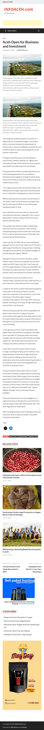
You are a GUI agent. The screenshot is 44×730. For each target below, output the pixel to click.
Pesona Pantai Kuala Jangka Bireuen (17, 621)
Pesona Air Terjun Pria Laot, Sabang (17, 631)
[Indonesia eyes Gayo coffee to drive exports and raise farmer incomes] (22, 461)
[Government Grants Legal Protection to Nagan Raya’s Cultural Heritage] (22, 498)
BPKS (11, 436)
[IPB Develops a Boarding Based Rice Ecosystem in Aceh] (22, 535)
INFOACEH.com (18, 9)
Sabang (31, 436)
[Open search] (38, 30)
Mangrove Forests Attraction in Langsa (18, 617)
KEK (15, 436)
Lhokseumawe (23, 436)
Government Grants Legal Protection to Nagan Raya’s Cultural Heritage (22, 513)
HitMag (23, 727)
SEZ (36, 436)
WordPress (14, 727)
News (4, 38)
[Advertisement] (23, 23)
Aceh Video (10, 611)
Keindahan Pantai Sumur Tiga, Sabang (17, 634)
